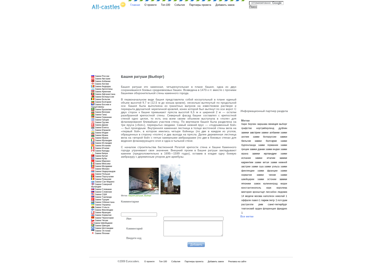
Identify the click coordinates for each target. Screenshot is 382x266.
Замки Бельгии (102, 99)
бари (244, 124)
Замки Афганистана (104, 94)
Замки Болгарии (102, 102)
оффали (246, 200)
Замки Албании (102, 81)
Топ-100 (165, 4)
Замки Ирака (101, 135)
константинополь (251, 187)
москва (258, 196)
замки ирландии (264, 153)
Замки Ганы (100, 114)
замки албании (270, 132)
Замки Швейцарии (102, 223)
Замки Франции (102, 212)
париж (265, 200)
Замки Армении (102, 91)
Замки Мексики (102, 163)
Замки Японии (101, 233)
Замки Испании (102, 145)
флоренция (269, 208)
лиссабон (271, 192)
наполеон (268, 196)
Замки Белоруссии (104, 96)
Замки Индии (101, 132)
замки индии (273, 149)
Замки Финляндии (103, 210)
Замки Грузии (101, 122)
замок (257, 183)
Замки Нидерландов (104, 171)
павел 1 (256, 200)
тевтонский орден (251, 208)
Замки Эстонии (102, 230)
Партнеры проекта (200, 4)
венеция (273, 123)
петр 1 (273, 200)
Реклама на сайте (237, 261)
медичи (249, 196)
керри (284, 183)
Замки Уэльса (101, 207)
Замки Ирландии (103, 140)
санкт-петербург (277, 204)
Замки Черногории (104, 218)
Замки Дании (101, 125)
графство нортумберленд (257, 128)
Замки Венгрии (102, 112)
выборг (283, 124)
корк (268, 187)
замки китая (262, 162)
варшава (262, 124)
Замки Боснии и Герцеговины (101, 105)
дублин (283, 128)
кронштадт (259, 192)
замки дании (257, 149)
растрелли (247, 204)
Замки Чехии (101, 220)
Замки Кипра (101, 153)
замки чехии (266, 174)
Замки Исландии (103, 143)
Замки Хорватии (102, 215)
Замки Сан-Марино (104, 181)
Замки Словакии (103, 189)
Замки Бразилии (102, 109)
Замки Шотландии (103, 228)
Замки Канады (101, 150)
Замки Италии (101, 148)
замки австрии (250, 132)
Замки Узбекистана (104, 202)
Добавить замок (225, 4)
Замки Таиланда (103, 197)
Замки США (100, 194)
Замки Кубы (100, 158)
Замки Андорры (102, 86)
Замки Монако (101, 169)
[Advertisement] (191, 45)
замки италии (265, 157)
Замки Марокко (102, 161)
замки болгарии (266, 140)
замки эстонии (266, 179)
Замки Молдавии (103, 166)
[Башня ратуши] (143, 193)
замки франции (267, 170)
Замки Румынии (102, 179)
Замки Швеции (102, 225)
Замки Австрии (102, 78)
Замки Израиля (102, 130)
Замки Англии (101, 84)
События (179, 4)
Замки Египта (101, 127)
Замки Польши (102, 174)
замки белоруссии (265, 136)
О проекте (150, 4)
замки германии (268, 145)
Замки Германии (103, 117)
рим (260, 204)
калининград (270, 183)
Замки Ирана (101, 138)
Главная (135, 4)
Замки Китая (101, 156)
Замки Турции (101, 199)
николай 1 (281, 196)
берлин (252, 124)
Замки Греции (101, 120)
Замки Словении (103, 192)
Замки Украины (102, 204)
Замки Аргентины (103, 89)
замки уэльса (272, 166)
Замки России (101, 76)
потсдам (282, 200)
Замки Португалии (104, 176)
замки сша (257, 166)
